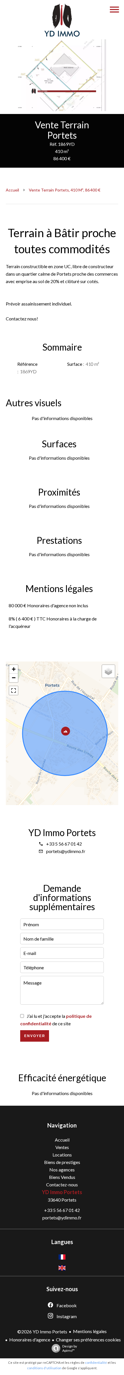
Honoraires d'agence (29, 1339)
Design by (69, 1348)
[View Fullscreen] (13, 690)
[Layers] (108, 671)
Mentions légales (90, 1331)
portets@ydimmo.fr (65, 851)
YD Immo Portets (62, 832)
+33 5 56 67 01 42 (64, 843)
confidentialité (96, 1362)
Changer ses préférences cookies (88, 1339)
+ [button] (14, 669)
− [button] (14, 677)
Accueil (12, 189)
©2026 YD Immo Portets (42, 1331)
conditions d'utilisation (44, 1368)
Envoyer (34, 1036)
